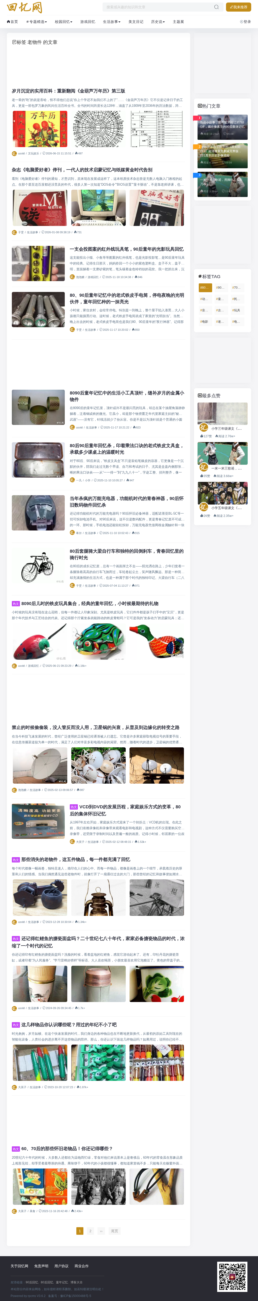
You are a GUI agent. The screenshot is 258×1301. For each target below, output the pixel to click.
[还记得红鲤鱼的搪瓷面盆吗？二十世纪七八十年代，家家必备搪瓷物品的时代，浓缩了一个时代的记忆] (40, 984)
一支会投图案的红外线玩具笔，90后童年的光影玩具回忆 (127, 249)
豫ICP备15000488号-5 (75, 1296)
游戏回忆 (87, 22)
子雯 (21, 232)
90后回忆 (32, 1282)
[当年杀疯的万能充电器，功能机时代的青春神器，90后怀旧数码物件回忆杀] (38, 512)
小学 (87, 480)
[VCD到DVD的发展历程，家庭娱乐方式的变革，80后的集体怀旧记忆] (38, 821)
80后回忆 (47, 1282)
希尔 (79, 533)
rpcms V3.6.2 (37, 1296)
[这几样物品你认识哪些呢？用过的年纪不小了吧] (40, 1063)
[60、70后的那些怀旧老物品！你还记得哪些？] (40, 1187)
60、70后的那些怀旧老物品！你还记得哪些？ (63, 1148)
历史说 (157, 22)
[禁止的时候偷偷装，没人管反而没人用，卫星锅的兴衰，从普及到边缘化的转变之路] (40, 765)
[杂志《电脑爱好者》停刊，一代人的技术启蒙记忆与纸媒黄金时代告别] (40, 208)
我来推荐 (240, 7)
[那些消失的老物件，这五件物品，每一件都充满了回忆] (40, 897)
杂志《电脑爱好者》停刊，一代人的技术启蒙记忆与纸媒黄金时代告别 (82, 169)
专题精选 (37, 22)
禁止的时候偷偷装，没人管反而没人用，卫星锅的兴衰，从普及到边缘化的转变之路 (96, 727)
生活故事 (110, 22)
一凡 (79, 480)
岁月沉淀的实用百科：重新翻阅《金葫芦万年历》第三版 (68, 90)
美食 (32, 1211)
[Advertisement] (98, 65)
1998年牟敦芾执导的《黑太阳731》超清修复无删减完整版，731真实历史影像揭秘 (221, 151)
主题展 (178, 22)
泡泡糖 (80, 277)
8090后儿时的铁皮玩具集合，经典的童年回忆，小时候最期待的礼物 (85, 603)
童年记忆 (62, 1282)
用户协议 (61, 1266)
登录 (247, 22)
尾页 (114, 1231)
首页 (14, 22)
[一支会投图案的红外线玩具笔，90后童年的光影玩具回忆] (38, 263)
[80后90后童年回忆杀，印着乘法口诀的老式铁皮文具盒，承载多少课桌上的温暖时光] (38, 460)
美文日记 (136, 22)
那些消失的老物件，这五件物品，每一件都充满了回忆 (71, 859)
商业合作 (82, 1266)
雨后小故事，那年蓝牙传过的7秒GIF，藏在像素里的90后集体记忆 (222, 124)
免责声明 (41, 1266)
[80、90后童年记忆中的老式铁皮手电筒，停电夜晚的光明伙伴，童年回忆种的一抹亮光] (38, 309)
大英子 (80, 841)
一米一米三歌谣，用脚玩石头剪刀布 (221, 182)
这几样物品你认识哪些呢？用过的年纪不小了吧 (65, 1024)
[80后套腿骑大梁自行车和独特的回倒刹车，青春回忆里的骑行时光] (38, 565)
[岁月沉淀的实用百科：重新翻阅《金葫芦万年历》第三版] (40, 129)
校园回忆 (62, 22)
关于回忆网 (19, 1266)
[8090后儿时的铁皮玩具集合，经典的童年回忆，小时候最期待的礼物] (40, 641)
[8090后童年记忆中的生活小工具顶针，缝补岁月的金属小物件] (38, 407)
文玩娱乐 (33, 153)
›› (101, 1231)
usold (21, 153)
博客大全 (77, 1282)
